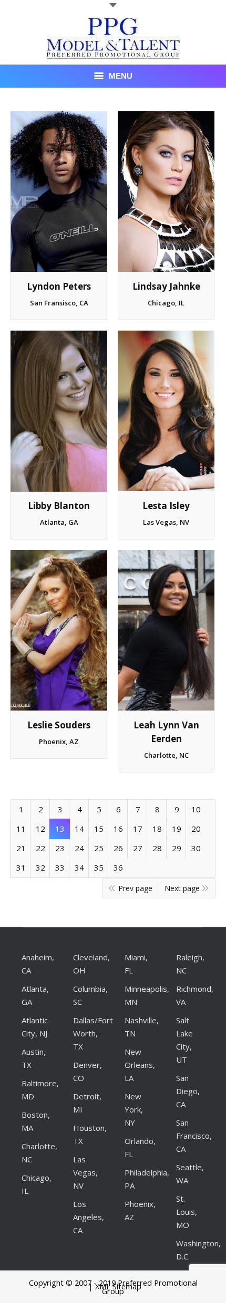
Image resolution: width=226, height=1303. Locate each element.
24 (79, 848)
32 (40, 867)
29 (176, 848)
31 (21, 867)
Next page (182, 888)
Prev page (135, 888)
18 (157, 828)
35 (99, 867)
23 (60, 848)
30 (196, 848)
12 (40, 828)
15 (99, 828)
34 (79, 867)
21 (21, 848)
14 (79, 828)
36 (118, 867)
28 (157, 848)
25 (99, 848)
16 (118, 828)
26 (118, 848)
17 (137, 828)
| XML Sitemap (114, 1286)
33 (60, 867)
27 (137, 848)
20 (196, 828)
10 (196, 809)
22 (40, 848)
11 (21, 828)
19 (176, 828)
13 (60, 828)
